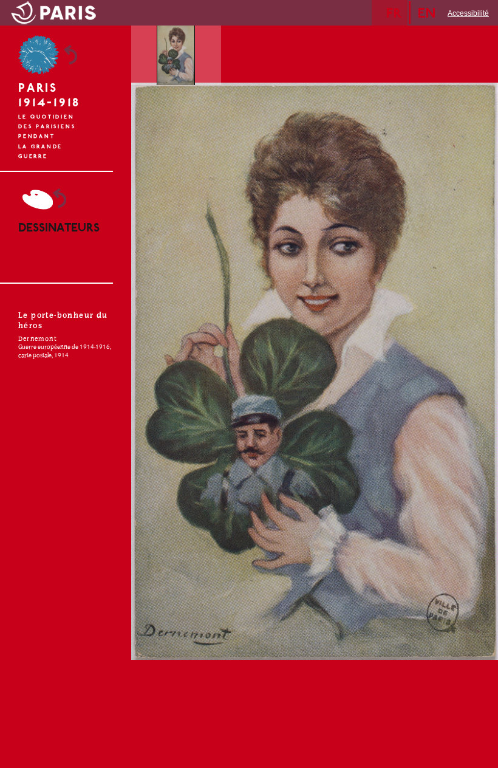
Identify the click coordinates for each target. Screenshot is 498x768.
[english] (430, 13)
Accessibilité (468, 13)
